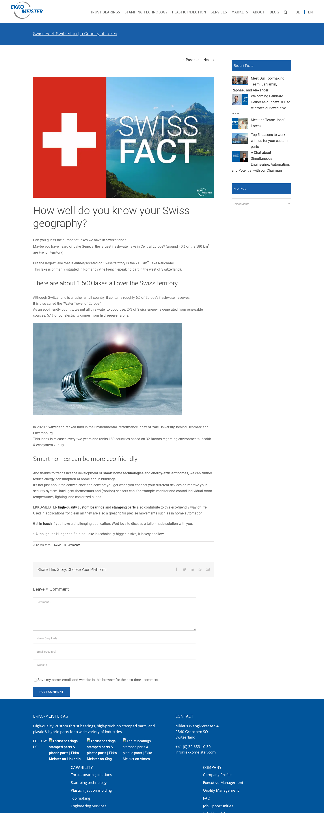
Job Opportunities (218, 805)
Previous (192, 60)
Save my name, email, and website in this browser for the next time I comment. (98, 680)
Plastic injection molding (91, 790)
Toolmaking (80, 798)
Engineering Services (88, 805)
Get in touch (42, 524)
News (57, 545)
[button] (285, 12)
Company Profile (217, 774)
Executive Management (223, 782)
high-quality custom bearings (81, 507)
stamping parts (124, 507)
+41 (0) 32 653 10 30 (193, 746)
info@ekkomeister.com (195, 752)
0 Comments (72, 545)
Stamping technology (89, 782)
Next (206, 60)
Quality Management (221, 790)
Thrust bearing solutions (91, 774)
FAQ (206, 798)
